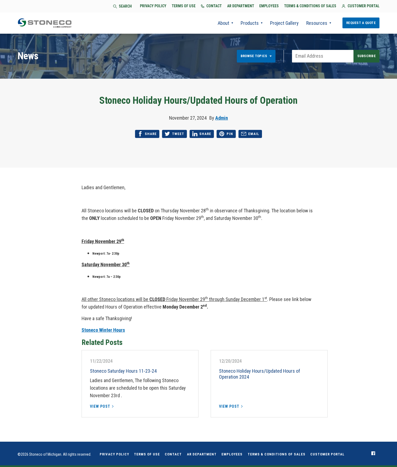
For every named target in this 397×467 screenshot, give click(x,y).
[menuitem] (373, 453)
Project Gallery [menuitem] (284, 23)
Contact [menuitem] (173, 454)
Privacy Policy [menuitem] (114, 454)
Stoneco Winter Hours (103, 330)
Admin (221, 118)
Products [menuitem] (250, 23)
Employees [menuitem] (232, 454)
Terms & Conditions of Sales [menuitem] (276, 454)
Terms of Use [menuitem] (147, 454)
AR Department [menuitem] (202, 454)
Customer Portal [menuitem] (327, 454)
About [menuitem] (223, 23)
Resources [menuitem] (316, 23)
